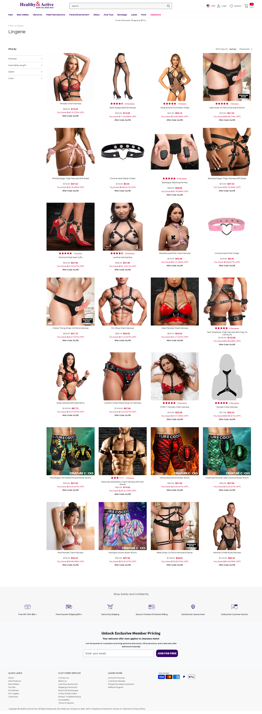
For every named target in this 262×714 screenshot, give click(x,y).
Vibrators (37, 15)
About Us (62, 681)
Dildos (96, 15)
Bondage (122, 15)
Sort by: (233, 49)
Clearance (155, 15)
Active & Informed (116, 678)
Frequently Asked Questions (121, 684)
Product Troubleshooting (69, 697)
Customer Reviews (116, 681)
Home (11, 26)
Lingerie (20, 26)
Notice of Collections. (123, 709)
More (143, 15)
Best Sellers (23, 15)
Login (224, 6)
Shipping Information (67, 687)
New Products (14, 681)
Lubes (134, 15)
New (10, 15)
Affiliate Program (115, 687)
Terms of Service (66, 703)
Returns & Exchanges (68, 690)
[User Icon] (219, 6)
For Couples (13, 694)
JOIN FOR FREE (167, 653)
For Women (13, 690)
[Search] (168, 6)
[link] (123, 104)
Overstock (13, 697)
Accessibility (63, 700)
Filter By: (12, 49)
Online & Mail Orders (67, 694)
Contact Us (63, 678)
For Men (12, 687)
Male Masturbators (55, 15)
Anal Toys (108, 15)
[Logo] (36, 5)
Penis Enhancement (79, 15)
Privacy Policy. (139, 709)
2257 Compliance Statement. (99, 709)
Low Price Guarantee (68, 684)
